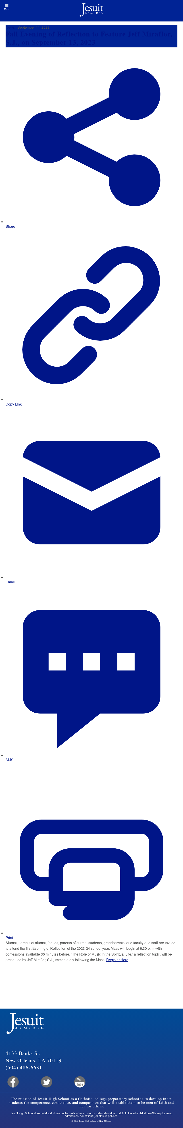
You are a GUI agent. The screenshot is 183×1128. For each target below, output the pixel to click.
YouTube (79, 1082)
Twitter (46, 1082)
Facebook (12, 1082)
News (10, 27)
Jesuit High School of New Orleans (91, 11)
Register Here (117, 959)
